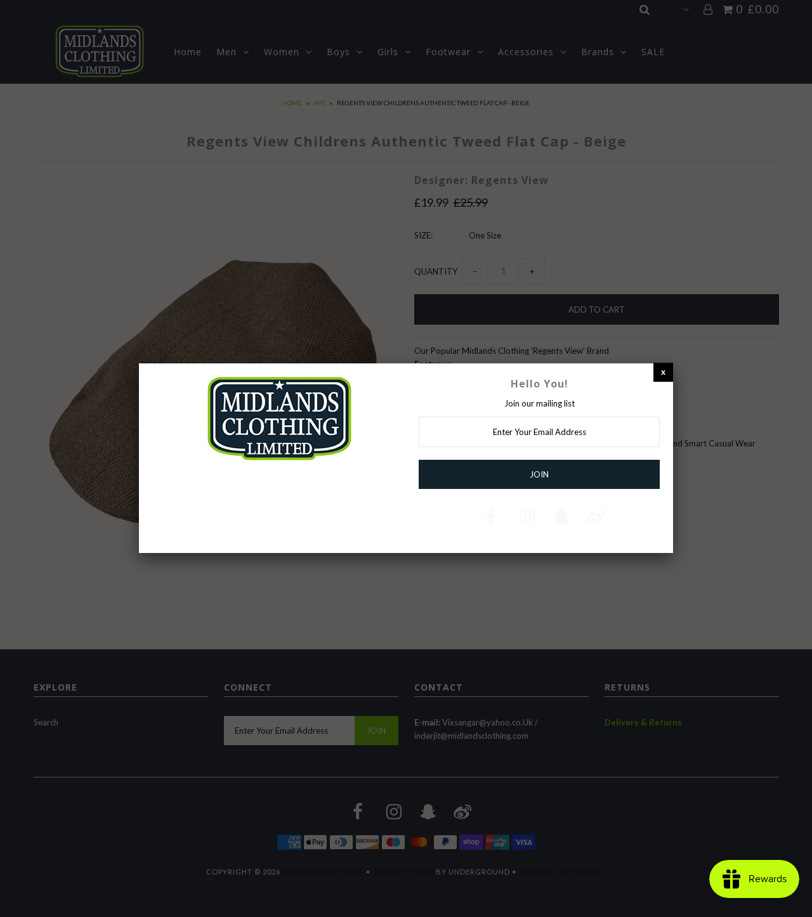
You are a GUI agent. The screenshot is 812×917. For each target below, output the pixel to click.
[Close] (663, 372)
